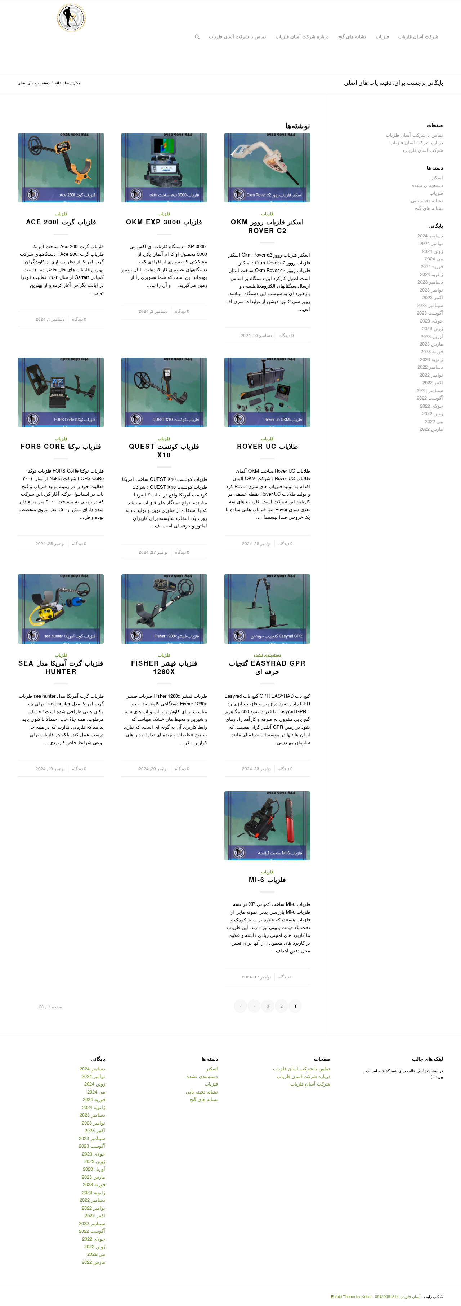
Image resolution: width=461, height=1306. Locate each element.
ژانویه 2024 (431, 274)
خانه (58, 83)
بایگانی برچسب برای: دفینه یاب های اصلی (393, 82)
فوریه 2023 (432, 351)
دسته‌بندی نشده (267, 655)
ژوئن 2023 (432, 328)
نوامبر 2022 (431, 374)
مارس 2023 (431, 343)
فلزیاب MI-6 (267, 879)
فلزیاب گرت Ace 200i (61, 222)
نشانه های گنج (429, 208)
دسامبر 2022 (430, 366)
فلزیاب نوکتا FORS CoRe (61, 446)
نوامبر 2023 (431, 289)
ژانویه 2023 (431, 359)
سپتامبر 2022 (430, 390)
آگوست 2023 (430, 312)
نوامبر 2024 (431, 243)
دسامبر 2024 (430, 235)
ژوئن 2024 (432, 250)
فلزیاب (267, 214)
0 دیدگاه (286, 335)
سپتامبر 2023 (430, 305)
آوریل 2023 (432, 336)
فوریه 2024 (432, 266)
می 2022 (434, 421)
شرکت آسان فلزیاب (423, 149)
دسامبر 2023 (430, 281)
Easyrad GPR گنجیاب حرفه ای (267, 667)
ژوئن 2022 (432, 413)
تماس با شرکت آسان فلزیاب (414, 134)
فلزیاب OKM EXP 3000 (164, 222)
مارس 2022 (431, 428)
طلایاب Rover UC (267, 446)
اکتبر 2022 (432, 382)
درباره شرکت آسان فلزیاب (416, 142)
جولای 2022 (431, 405)
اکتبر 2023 (432, 297)
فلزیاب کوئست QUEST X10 (164, 451)
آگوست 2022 (430, 397)
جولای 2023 (431, 320)
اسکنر (437, 177)
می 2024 (434, 258)
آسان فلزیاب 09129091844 (397, 1296)
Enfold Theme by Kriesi (351, 1296)
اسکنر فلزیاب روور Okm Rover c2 (267, 226)
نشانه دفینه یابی (427, 200)
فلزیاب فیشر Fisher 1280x (164, 667)
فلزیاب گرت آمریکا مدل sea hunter (60, 667)
